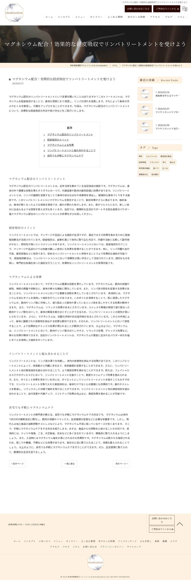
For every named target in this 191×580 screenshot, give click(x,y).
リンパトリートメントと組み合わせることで (71, 150)
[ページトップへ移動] (180, 524)
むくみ (165, 168)
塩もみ (172, 162)
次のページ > (121, 463)
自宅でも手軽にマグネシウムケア (65, 155)
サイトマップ (134, 546)
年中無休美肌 (144, 168)
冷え (164, 162)
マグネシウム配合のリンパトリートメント (70, 134)
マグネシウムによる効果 (60, 145)
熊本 (140, 156)
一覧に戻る (69, 463)
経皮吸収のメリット (58, 139)
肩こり (156, 168)
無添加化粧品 (166, 156)
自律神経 (142, 162)
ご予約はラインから (166, 8)
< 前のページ (17, 463)
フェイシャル (151, 156)
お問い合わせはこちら (138, 8)
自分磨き (155, 174)
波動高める (143, 174)
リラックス (154, 162)
